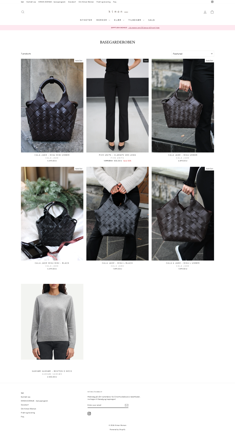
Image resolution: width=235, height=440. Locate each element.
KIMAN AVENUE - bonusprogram (51, 2)
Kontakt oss (31, 2)
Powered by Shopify (117, 429)
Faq (114, 2)
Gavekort (72, 2)
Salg (151, 20)
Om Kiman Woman (86, 2)
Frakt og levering (103, 2)
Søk (22, 2)
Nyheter (86, 20)
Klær (118, 20)
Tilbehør (135, 20)
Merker (102, 20)
